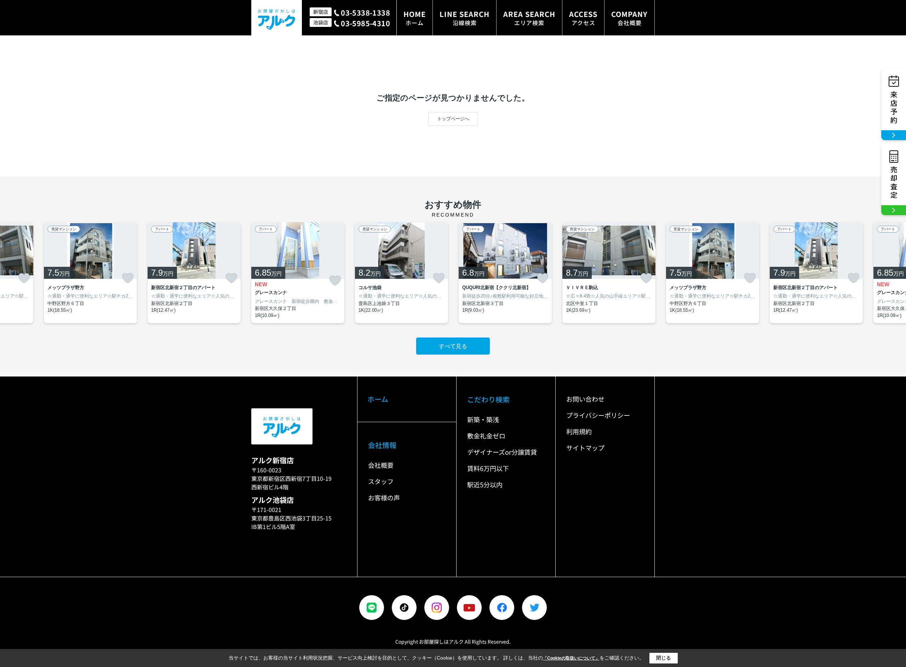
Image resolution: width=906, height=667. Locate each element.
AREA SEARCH (529, 18)
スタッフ (381, 481)
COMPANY (629, 18)
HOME (414, 18)
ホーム (377, 399)
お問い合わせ (585, 398)
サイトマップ (585, 447)
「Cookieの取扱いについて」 (571, 658)
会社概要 (381, 465)
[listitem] (298, 272)
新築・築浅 (483, 419)
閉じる (663, 658)
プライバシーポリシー (598, 415)
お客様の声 (384, 497)
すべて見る (453, 346)
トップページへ (453, 118)
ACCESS (583, 18)
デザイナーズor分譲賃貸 (502, 451)
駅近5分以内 (485, 484)
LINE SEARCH (464, 18)
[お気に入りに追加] (24, 278)
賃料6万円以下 (488, 468)
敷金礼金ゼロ (486, 435)
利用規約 (579, 431)
